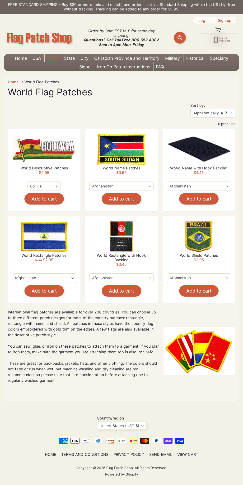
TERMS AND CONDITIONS (84, 454)
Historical (195, 58)
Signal (85, 66)
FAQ (160, 66)
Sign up (224, 20)
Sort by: (197, 105)
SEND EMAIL (160, 454)
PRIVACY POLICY (128, 454)
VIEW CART (187, 454)
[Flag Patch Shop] (39, 38)
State (69, 58)
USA (37, 58)
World (52, 58)
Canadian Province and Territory (126, 58)
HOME (50, 454)
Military (172, 58)
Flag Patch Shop (119, 468)
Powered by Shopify (121, 474)
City (84, 58)
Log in (204, 20)
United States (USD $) (119, 425)
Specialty (219, 58)
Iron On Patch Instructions (123, 66)
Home (21, 58)
